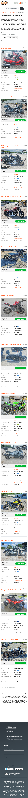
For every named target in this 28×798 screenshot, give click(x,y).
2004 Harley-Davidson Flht (9, 247)
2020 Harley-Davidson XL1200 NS (11, 345)
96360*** (16, 323)
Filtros (4, 44)
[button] (25, 59)
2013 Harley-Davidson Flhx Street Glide (11, 146)
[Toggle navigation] (25, 3)
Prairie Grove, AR (18, 88)
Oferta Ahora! (20, 71)
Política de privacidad (17, 795)
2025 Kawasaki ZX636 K (8, 393)
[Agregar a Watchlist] (24, 48)
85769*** (16, 174)
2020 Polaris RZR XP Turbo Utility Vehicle (11, 590)
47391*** (16, 274)
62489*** (16, 124)
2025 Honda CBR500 (7, 296)
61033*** (16, 518)
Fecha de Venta (12, 37)
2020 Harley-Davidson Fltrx (9, 97)
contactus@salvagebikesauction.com (14, 736)
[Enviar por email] (26, 48)
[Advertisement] (14, 713)
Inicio (2, 12)
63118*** (16, 618)
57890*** (16, 421)
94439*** (16, 75)
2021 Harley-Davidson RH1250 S (10, 640)
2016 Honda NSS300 (7, 48)
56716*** (16, 372)
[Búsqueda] (22, 8)
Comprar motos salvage (11, 12)
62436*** (16, 469)
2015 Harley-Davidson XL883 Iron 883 (11, 197)
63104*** (16, 567)
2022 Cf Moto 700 (6, 491)
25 (5, 41)
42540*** (16, 225)
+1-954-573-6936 (11, 728)
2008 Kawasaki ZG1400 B (8, 442)
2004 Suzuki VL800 (7, 540)
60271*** (16, 667)
